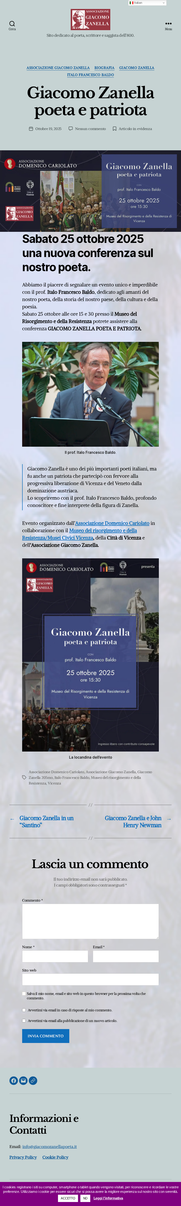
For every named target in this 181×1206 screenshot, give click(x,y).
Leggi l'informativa (108, 1198)
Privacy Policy (23, 1157)
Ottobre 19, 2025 (48, 128)
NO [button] (85, 1198)
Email (99, 947)
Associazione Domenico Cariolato (112, 523)
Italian (137, 2)
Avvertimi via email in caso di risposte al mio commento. (70, 1010)
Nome (28, 947)
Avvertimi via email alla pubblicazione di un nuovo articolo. (72, 1020)
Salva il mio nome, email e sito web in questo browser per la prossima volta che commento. (86, 996)
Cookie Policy (55, 1157)
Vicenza (54, 783)
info (49, 1146)
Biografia (105, 68)
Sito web (29, 970)
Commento (32, 900)
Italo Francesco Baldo (90, 75)
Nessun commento (90, 128)
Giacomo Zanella (136, 68)
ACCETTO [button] (68, 1198)
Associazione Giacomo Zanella (58, 68)
